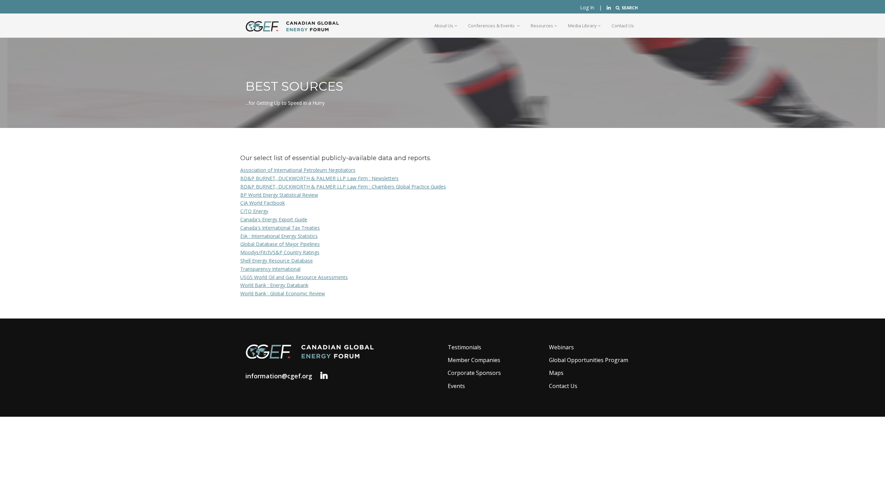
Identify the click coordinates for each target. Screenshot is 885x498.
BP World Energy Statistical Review (279, 195)
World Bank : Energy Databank (274, 285)
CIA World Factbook (262, 203)
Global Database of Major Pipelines (280, 244)
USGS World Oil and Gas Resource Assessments (294, 277)
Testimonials (464, 347)
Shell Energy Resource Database (276, 260)
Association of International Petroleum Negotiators (297, 170)
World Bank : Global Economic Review (282, 293)
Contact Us (623, 25)
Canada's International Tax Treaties (280, 227)
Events (456, 386)
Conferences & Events (492, 25)
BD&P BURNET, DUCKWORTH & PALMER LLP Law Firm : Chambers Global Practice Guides (343, 186)
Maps (556, 373)
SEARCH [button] (629, 8)
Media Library (582, 25)
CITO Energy (254, 211)
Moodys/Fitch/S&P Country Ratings (279, 252)
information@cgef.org (278, 376)
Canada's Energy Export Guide (273, 219)
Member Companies (474, 360)
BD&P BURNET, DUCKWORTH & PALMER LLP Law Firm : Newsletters (319, 178)
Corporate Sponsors (474, 373)
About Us (443, 25)
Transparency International (270, 269)
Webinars (561, 347)
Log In (587, 7)
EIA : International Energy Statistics (279, 236)
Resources (542, 25)
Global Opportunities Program (588, 360)
